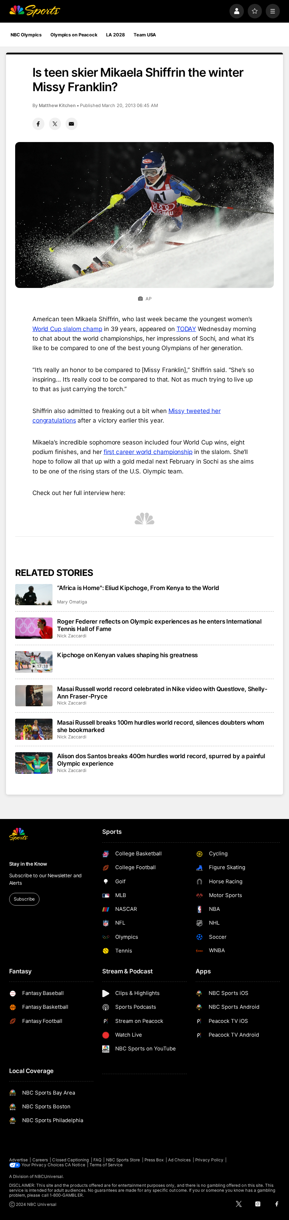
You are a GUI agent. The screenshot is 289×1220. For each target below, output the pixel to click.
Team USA (145, 34)
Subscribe (24, 899)
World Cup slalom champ (67, 328)
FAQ (97, 1159)
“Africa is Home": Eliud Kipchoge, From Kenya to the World (138, 587)
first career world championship (148, 451)
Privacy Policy (209, 1159)
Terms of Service (106, 1164)
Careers (40, 1159)
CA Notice (75, 1164)
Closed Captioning (70, 1159)
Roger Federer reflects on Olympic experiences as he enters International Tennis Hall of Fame (159, 625)
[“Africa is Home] (34, 594)
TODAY (186, 328)
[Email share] (72, 124)
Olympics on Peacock (73, 34)
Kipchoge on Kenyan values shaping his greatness (127, 655)
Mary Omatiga (72, 602)
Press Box (154, 1159)
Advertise (18, 1159)
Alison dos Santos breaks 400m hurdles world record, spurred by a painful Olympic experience (161, 759)
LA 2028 (115, 34)
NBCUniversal (49, 1176)
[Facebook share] (38, 124)
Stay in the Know (28, 864)
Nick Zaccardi (71, 635)
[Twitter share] (55, 124)
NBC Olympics (26, 34)
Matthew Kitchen (57, 105)
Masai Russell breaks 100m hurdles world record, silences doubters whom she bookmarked (160, 726)
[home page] (34, 11)
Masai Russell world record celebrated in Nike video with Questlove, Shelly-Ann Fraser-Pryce (162, 692)
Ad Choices (179, 1159)
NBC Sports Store (123, 1159)
